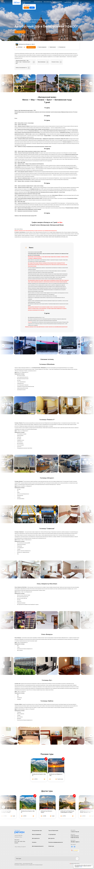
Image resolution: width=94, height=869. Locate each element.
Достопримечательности (37, 846)
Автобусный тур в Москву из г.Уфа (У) (46, 812)
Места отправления (36, 834)
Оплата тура (51, 846)
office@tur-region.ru (75, 841)
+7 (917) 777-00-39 (67, 2)
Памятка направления (42, 47)
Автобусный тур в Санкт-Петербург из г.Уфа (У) (6, 812)
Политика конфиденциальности (55, 842)
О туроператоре (52, 834)
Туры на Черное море (53, 830)
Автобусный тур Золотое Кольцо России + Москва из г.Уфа (86, 812)
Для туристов (51, 838)
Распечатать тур (62, 47)
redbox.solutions (76, 863)
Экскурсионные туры (37, 830)
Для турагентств (35, 838)
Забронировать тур (20, 31)
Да (32, 7)
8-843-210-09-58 (76, 3)
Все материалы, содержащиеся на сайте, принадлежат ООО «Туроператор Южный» (29, 864)
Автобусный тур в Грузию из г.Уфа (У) (39, 775)
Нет (26, 7)
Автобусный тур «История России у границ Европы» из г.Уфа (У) (67, 812)
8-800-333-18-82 (76, 2)
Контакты (34, 842)
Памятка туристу (53, 47)
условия (80, 866)
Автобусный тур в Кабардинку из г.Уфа (55, 775)
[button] (3, 83)
